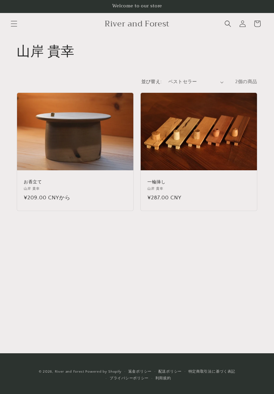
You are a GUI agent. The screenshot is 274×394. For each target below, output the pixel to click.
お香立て (33, 182)
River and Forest (69, 372)
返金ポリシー (140, 372)
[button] (14, 23)
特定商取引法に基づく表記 (211, 372)
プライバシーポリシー (129, 378)
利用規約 (163, 378)
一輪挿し (156, 182)
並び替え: (151, 81)
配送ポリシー (170, 372)
